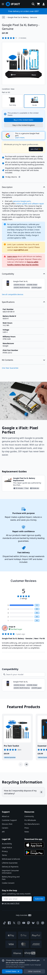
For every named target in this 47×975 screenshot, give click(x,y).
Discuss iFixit (7, 824)
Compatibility (8, 274)
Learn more (12, 256)
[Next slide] (26, 764)
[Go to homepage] (14, 4)
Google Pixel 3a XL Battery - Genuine (22, 17)
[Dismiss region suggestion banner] (44, 960)
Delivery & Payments (10, 867)
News (26, 832)
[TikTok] (4, 922)
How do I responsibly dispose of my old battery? (20, 792)
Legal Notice (7, 847)
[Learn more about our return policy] (19, 177)
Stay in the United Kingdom (23, 125)
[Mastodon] (28, 922)
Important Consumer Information (10, 871)
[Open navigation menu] (2, 4)
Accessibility (7, 844)
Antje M (12, 627)
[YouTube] (23, 922)
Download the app (33, 839)
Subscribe (39, 899)
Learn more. (20, 138)
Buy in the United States (23, 120)
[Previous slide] (20, 764)
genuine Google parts (22, 201)
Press (26, 828)
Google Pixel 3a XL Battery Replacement (24, 479)
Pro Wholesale (30, 820)
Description (7, 187)
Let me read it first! (11, 903)
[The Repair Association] (42, 922)
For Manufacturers (32, 824)
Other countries (34, 971)
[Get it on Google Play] (34, 852)
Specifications (8, 302)
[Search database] (33, 4)
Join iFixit (36, 149)
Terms (4, 855)
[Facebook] (9, 922)
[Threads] (37, 922)
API (3, 832)
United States (11, 971)
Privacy (5, 851)
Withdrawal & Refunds (11, 859)
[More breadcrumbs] (3, 17)
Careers (5, 828)
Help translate (21, 915)
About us (5, 816)
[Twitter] (14, 922)
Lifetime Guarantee (9, 863)
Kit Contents (7, 360)
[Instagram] (18, 922)
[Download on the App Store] (34, 845)
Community (29, 816)
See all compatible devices (12, 294)
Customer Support (9, 820)
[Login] (44, 4)
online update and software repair (30, 203)
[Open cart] (38, 4)
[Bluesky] (33, 923)
